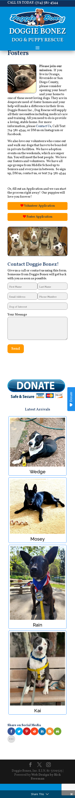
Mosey (37, 506)
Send (15, 348)
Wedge (37, 442)
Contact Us (43, 126)
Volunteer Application (39, 206)
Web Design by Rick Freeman (46, 777)
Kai (37, 669)
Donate (71, 397)
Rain (37, 583)
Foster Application (39, 217)
